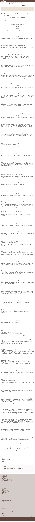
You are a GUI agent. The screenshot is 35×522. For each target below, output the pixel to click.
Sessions (19, 7)
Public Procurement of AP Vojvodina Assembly (7, 482)
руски (21, 2)
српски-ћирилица (3, 2)
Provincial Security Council (5, 495)
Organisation (14, 7)
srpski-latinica (7, 2)
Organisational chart (4, 509)
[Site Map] (31, 516)
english (23, 2)
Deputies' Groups (4, 492)
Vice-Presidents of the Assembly (5, 491)
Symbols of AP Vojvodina (5, 477)
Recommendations (6, 471)
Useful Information (4, 483)
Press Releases (3, 514)
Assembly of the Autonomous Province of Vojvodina (18, 4)
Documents (3, 510)
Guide (2, 481)
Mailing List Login (4, 515)
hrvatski (15, 2)
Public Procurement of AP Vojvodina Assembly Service (8, 511)
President (3, 489)
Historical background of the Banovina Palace (7, 484)
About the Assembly (4, 476)
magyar (10, 2)
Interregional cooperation (5, 478)
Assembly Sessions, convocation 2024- (6, 500)
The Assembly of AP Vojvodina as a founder (7, 479)
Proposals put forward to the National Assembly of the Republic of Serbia (13, 468)
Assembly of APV (7, 7)
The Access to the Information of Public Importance (8, 480)
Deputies (3, 493)
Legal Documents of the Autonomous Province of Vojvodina (11, 469)
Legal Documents (25, 7)
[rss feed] (32, 516)
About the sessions (4, 499)
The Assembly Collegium (5, 490)
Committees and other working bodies (6, 494)
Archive (3, 501)
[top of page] (33, 516)
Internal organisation (4, 508)
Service (31, 7)
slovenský (12, 2)
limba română (18, 2)
